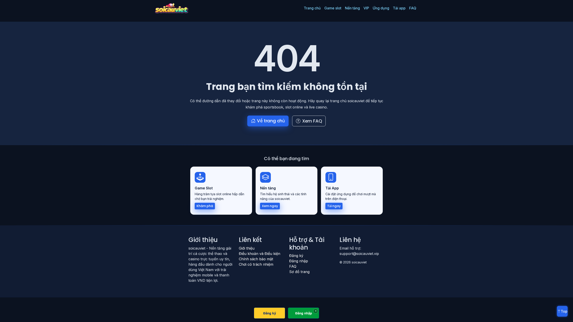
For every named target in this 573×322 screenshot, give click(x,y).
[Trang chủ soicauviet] (171, 8)
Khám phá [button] (205, 206)
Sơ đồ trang (299, 271)
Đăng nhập (298, 261)
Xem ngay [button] (270, 206)
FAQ (412, 8)
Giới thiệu (246, 248)
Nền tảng (352, 8)
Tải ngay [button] (334, 206)
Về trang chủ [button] (271, 121)
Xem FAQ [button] (312, 121)
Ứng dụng (381, 8)
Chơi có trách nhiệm (256, 264)
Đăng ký (296, 255)
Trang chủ (312, 8)
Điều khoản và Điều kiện (259, 253)
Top (564, 311)
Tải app (399, 8)
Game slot (332, 8)
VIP (366, 8)
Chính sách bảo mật (256, 259)
